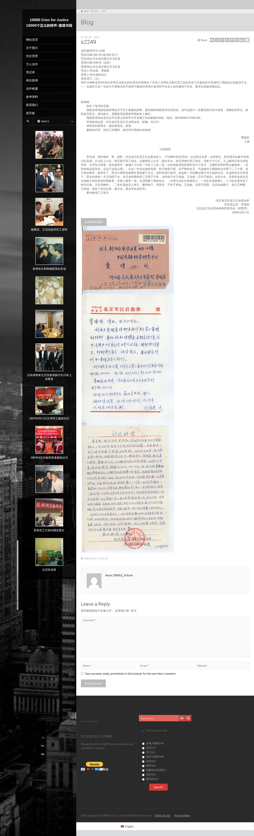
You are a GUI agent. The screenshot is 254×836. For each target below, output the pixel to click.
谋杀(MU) (151, 761)
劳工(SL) (104, 558)
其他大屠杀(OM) (155, 743)
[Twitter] (217, 40)
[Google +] (227, 40)
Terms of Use (162, 815)
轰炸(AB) (151, 765)
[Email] (212, 40)
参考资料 (32, 97)
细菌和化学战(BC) (156, 770)
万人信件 (32, 64)
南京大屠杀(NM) (155, 756)
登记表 (30, 72)
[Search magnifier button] (188, 718)
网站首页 (32, 39)
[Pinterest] (232, 40)
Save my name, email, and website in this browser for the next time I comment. (130, 673)
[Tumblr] (237, 40)
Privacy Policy (182, 815)
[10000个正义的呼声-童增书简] (49, 22)
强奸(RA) (151, 774)
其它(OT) (151, 747)
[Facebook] (222, 40)
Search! (158, 787)
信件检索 (32, 88)
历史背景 (32, 56)
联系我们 (32, 105)
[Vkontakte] (247, 40)
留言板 (30, 113)
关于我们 (32, 48)
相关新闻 (32, 80)
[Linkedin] (242, 40)
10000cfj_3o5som (90, 558)
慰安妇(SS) (152, 779)
